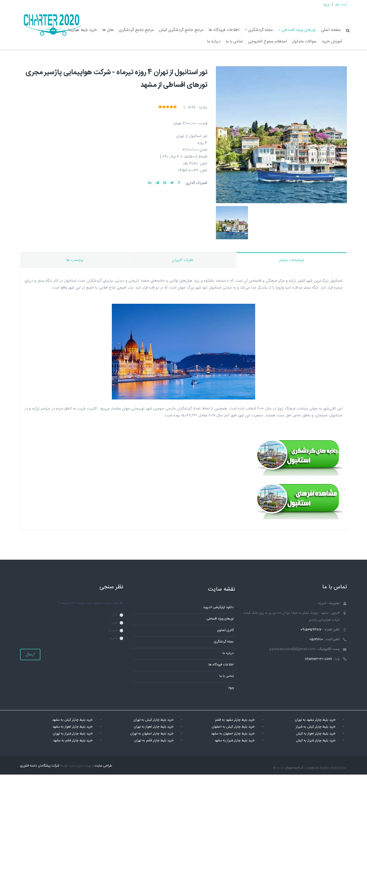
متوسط (113, 630)
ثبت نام (341, 4)
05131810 (316, 639)
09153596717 (310, 629)
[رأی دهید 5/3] (167, 107)
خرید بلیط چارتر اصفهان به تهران (151, 733)
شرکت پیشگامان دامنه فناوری (39, 766)
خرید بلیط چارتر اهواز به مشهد (72, 727)
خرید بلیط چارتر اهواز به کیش (315, 733)
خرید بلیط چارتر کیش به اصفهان (233, 727)
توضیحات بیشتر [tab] (291, 260)
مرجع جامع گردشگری (136, 30)
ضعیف (113, 638)
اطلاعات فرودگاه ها (223, 30)
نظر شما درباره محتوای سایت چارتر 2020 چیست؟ (90, 603)
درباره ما (213, 41)
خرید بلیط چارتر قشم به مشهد (73, 740)
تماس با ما (234, 41)
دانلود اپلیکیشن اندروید (218, 607)
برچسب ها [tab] (74, 260)
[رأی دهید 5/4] (164, 107)
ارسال (30, 654)
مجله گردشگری (260, 30)
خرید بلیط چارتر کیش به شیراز (315, 727)
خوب (114, 623)
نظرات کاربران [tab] (182, 260)
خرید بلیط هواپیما (82, 30)
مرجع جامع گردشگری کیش (181, 30)
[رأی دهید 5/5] (160, 107)
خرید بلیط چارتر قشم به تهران (153, 740)
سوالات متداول (304, 41)
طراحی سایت (103, 766)
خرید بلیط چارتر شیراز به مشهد (234, 740)
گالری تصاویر (225, 630)
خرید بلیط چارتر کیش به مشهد (72, 720)
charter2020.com (318, 659)
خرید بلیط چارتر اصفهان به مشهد (233, 733)
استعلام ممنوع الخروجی (267, 41)
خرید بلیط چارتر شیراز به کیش (315, 740)
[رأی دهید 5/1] (175, 107)
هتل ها (108, 30)
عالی (115, 615)
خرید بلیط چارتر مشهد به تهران (315, 720)
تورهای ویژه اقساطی (298, 30)
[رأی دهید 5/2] (171, 107)
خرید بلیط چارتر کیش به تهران (153, 720)
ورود (326, 4)
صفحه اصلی (331, 30)
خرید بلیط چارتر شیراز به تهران (73, 733)
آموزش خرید (332, 41)
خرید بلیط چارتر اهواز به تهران (153, 727)
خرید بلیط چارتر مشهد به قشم (235, 720)
